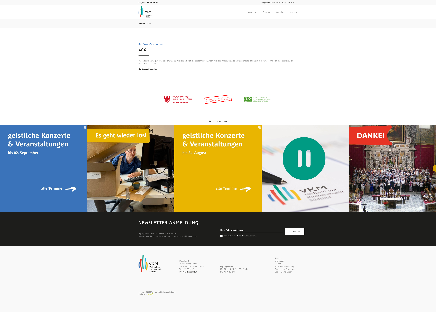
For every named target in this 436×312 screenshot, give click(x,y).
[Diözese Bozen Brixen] (258, 99)
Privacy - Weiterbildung (284, 266)
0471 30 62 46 (188, 269)
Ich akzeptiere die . (240, 236)
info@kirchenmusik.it (271, 2)
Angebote (252, 12)
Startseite (142, 23)
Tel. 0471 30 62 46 (290, 2)
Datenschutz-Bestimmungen (246, 236)
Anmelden (295, 231)
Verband (293, 12)
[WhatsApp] (156, 2)
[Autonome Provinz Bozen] (178, 99)
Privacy (278, 263)
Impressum (279, 261)
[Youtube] (154, 2)
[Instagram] (151, 2)
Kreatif (150, 294)
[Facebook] (148, 2)
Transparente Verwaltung (285, 269)
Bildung (266, 12)
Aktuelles (280, 12)
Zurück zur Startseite (148, 69)
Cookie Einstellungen (283, 272)
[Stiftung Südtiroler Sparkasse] (218, 99)
